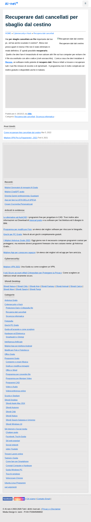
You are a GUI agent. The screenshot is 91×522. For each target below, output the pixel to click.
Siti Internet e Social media (16, 429)
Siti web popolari (13, 441)
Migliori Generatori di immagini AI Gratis (21, 188)
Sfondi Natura (9, 286)
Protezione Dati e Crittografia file (19, 308)
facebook (7, 499)
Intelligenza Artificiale (14, 342)
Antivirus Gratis (11, 300)
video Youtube (12, 449)
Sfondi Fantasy (47, 286)
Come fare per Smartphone (17, 461)
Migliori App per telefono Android (18, 346)
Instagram (19, 499)
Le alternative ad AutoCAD (15, 217)
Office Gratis (10, 354)
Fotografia (9, 321)
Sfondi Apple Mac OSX (15, 403)
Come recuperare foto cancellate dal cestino (22, 133)
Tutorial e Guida (11, 458)
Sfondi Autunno (12, 408)
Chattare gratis (12, 432)
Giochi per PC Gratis (12, 234)
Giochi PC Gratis (12, 325)
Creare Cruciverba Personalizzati (19, 204)
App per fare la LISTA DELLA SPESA (20, 200)
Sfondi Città (22, 286)
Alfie (30, 114)
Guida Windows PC (14, 470)
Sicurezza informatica (45, 117)
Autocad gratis (35, 220)
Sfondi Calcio (76, 286)
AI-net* (11, 4)
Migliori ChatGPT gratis (14, 192)
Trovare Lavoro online (14, 454)
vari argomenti (11, 487)
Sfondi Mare (8, 289)
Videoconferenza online (16, 391)
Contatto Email (43, 499)
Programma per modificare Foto (17, 229)
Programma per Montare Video (19, 378)
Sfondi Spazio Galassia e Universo (20, 420)
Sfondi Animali (62, 286)
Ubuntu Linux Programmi (15, 483)
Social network (12, 445)
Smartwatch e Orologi (15, 337)
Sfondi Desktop (11, 400)
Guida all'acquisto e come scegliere (19, 329)
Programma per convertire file (18, 374)
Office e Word (11, 370)
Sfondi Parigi (35, 289)
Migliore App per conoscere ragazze (19, 252)
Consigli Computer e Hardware (19, 466)
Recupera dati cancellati (25, 117)
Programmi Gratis (12, 358)
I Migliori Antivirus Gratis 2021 (16, 240)
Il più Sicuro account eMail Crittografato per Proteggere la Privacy (32, 273)
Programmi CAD (13, 383)
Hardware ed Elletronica (15, 334)
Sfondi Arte (34, 286)
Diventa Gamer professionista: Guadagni (22, 196)
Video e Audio (12, 387)
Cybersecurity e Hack (14, 304)
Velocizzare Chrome (14, 478)
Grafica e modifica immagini (17, 366)
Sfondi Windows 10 (14, 424)
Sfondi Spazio (22, 289)
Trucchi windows (13, 474)
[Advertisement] (45, 91)
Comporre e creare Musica (17, 362)
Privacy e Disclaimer (51, 509)
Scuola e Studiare (12, 396)
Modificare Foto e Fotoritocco (17, 350)
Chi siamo (30, 499)
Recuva (8, 62)
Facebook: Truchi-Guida (16, 437)
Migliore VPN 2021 (11, 267)
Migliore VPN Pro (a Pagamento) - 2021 (20, 138)
